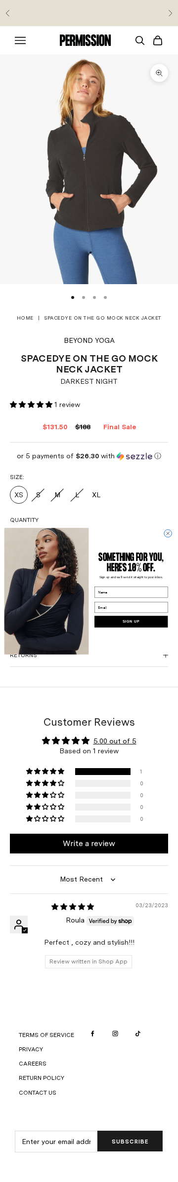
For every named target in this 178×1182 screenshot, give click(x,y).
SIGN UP (131, 621)
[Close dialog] (168, 533)
